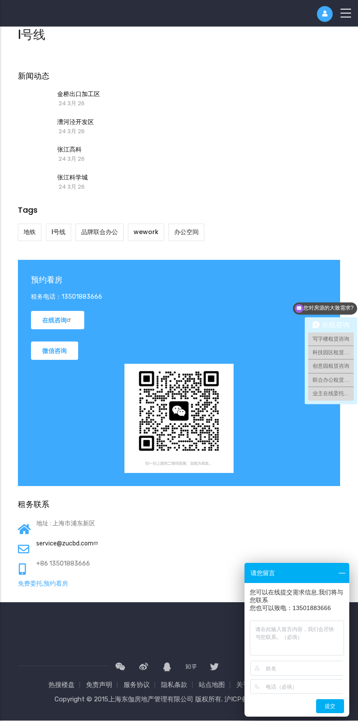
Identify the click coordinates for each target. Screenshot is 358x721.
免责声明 (99, 685)
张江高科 (69, 149)
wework (146, 232)
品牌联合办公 (99, 232)
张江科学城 (72, 177)
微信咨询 (54, 350)
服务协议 (137, 685)
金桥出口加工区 (78, 94)
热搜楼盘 (61, 685)
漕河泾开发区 (75, 121)
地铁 (30, 232)
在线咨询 (54, 320)
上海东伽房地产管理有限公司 (150, 699)
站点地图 (212, 685)
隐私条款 (174, 685)
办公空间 (186, 232)
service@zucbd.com (64, 543)
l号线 (58, 232)
